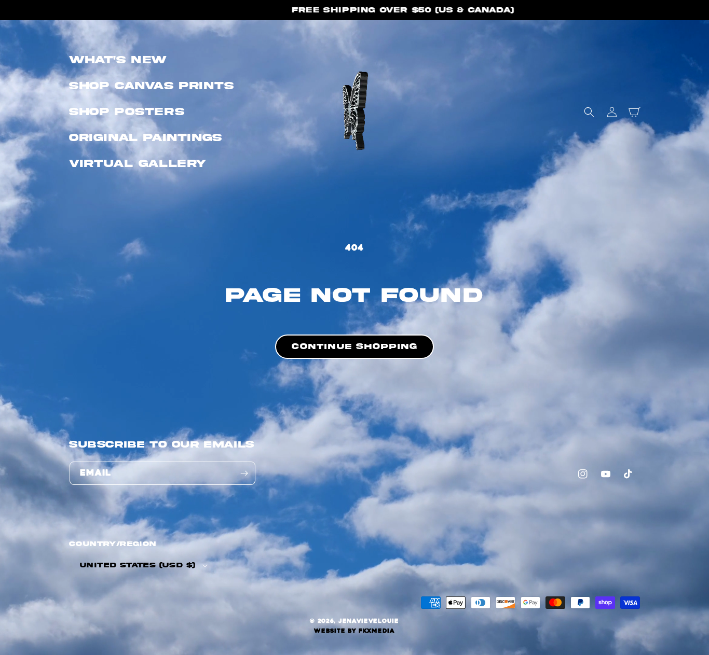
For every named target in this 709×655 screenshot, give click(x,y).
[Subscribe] (244, 473)
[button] (589, 112)
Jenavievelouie (368, 621)
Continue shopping (354, 346)
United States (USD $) (137, 565)
